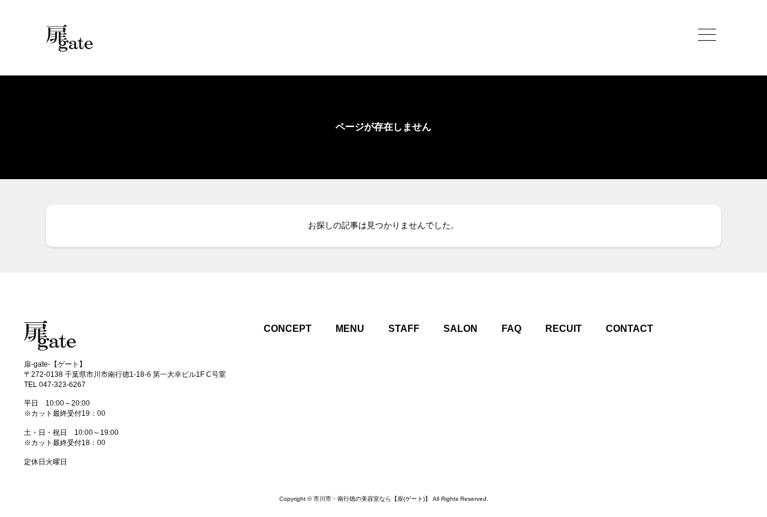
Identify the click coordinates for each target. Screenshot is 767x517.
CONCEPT (288, 328)
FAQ (511, 328)
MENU (350, 328)
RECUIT (563, 328)
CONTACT (629, 328)
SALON (460, 328)
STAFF (403, 328)
